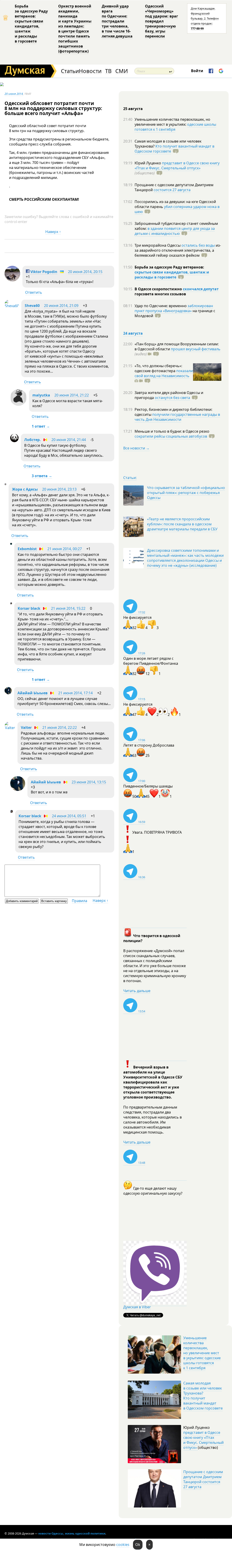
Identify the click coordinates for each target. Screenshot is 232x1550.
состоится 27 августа (172, 189)
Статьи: (130, 477)
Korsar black (29, 608)
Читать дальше (136, 990)
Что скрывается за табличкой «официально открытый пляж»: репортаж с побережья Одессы (186, 492)
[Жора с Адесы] (5, 483)
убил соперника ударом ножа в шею (177, 209)
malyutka (41, 395)
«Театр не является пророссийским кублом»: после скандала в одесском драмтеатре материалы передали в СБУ (182, 524)
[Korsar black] (11, 602)
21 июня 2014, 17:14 (75, 692)
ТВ (108, 71)
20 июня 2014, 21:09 (61, 305)
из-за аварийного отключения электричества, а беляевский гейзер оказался (178, 250)
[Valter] (10, 727)
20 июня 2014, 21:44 (68, 439)
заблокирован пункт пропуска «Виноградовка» (174, 308)
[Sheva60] (12, 305)
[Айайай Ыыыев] (8, 692)
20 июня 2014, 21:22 (71, 395)
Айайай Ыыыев (32, 692)
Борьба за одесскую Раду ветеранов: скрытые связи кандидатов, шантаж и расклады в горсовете (31, 24)
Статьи (70, 71)
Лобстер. (32, 439)
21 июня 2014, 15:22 (68, 608)
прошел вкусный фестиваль (195, 348)
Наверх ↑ (53, 231)
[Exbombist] (11, 543)
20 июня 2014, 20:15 (85, 271)
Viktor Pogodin (43, 271)
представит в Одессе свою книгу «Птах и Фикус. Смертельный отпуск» (177, 166)
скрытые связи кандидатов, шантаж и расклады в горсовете (172, 275)
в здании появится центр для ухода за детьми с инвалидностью (175, 231)
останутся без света (172, 397)
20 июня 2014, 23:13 (59, 489)
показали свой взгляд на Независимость (164, 373)
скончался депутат (201, 288)
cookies (122, 1544)
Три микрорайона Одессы (158, 245)
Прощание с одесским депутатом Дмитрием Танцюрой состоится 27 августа (203, 1479)
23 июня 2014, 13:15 (89, 782)
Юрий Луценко (148, 163)
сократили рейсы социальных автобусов (171, 436)
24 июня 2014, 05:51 (69, 815)
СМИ (121, 71)
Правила (79, 900)
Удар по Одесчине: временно (161, 305)
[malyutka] (18, 404)
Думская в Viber (137, 1306)
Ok (137, 1544)
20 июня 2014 (14, 94)
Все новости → (136, 448)
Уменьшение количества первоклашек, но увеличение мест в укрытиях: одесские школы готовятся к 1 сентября (202, 1352)
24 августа (133, 333)
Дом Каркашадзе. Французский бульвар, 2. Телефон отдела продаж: (205, 18)
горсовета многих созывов (160, 293)
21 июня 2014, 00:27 (64, 548)
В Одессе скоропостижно (159, 288)
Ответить (33, 292)
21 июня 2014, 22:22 (59, 727)
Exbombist (27, 548)
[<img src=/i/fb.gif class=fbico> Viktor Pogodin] (12, 280)
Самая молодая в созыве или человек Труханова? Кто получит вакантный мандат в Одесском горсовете (203, 1396)
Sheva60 (32, 305)
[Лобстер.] (14, 440)
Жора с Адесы (25, 489)
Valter (26, 727)
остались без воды (198, 245)
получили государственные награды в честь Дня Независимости (177, 417)
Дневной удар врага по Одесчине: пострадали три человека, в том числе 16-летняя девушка (117, 21)
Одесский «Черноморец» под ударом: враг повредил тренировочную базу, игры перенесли (161, 21)
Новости (90, 71)
